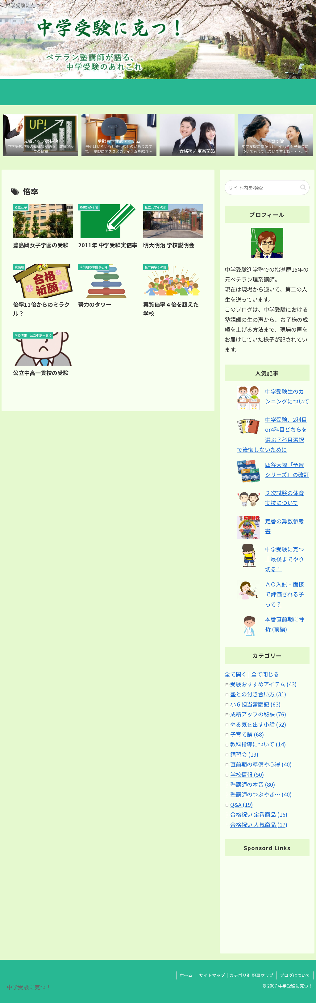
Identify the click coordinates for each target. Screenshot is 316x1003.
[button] (303, 187)
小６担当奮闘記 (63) (255, 704)
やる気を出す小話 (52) (258, 724)
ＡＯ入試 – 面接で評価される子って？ (284, 594)
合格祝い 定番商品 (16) (258, 814)
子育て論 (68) (247, 734)
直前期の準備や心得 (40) (261, 764)
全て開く (236, 674)
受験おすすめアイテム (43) (263, 684)
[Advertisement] (267, 900)
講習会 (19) (244, 754)
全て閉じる (265, 674)
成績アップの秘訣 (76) (258, 714)
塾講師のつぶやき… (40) (261, 794)
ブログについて (295, 975)
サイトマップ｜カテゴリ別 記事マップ (236, 975)
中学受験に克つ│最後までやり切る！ (284, 559)
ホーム (186, 975)
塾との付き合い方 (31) (258, 694)
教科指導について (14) (258, 744)
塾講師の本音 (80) (252, 784)
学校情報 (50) (247, 774)
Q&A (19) (241, 804)
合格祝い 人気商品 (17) (258, 824)
